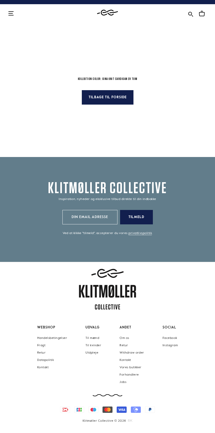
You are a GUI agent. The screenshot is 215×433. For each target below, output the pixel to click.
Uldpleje (91, 352)
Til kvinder (93, 345)
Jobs (123, 382)
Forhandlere (129, 374)
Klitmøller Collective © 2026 (104, 421)
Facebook (170, 338)
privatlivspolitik (140, 233)
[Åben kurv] (202, 13)
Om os (124, 338)
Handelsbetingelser (52, 338)
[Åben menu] (11, 13)
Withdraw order (132, 352)
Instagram (170, 345)
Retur (41, 352)
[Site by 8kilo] (130, 421)
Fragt (41, 345)
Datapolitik (45, 360)
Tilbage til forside (108, 97)
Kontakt (43, 367)
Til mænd (92, 338)
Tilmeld (136, 217)
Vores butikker (130, 367)
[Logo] (107, 13)
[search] (190, 13)
